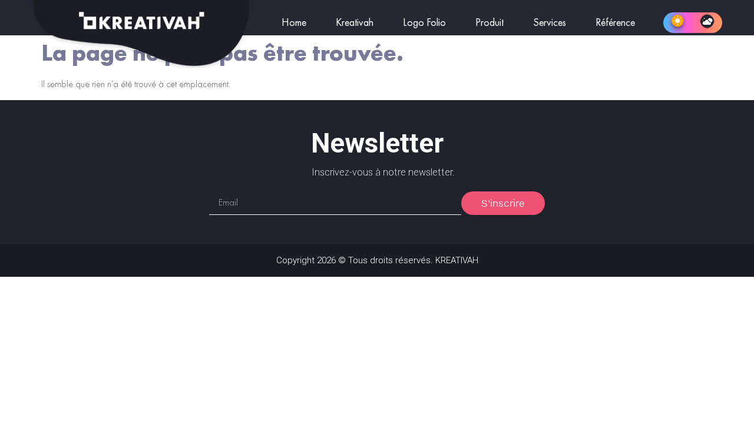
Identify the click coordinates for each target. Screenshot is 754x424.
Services (549, 23)
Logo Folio (424, 23)
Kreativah (354, 23)
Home (294, 23)
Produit (489, 23)
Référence (615, 23)
